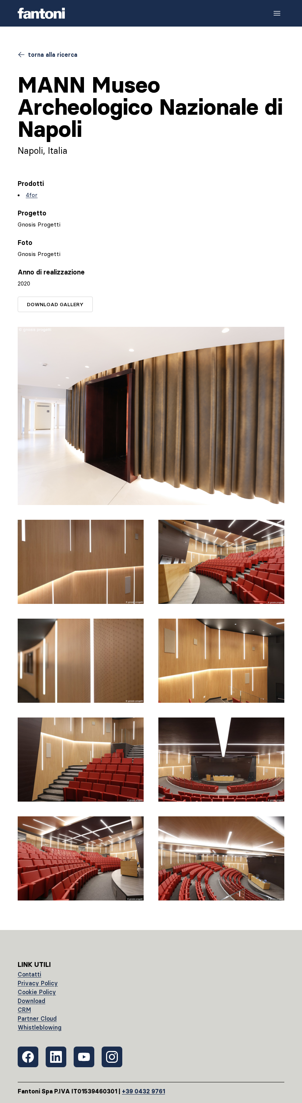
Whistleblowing (40, 1027)
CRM (24, 1009)
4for (32, 194)
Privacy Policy (38, 983)
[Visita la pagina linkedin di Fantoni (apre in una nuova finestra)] (56, 1057)
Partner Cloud (37, 1018)
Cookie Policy (37, 992)
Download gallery (55, 304)
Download (31, 1001)
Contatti (29, 974)
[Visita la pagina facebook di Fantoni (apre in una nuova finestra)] (28, 1057)
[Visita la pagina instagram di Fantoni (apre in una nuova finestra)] (112, 1057)
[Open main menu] (277, 13)
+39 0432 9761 (143, 1091)
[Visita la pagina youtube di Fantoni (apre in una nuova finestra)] (84, 1057)
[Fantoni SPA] (41, 13)
